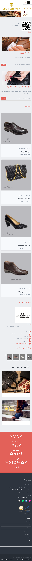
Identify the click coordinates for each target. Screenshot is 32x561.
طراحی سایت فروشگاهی (26, 559)
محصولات (27, 106)
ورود (25, 2)
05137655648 (15, 490)
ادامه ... (3, 64)
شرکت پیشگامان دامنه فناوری (6, 559)
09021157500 (21, 490)
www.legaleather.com (21, 343)
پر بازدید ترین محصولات (22, 348)
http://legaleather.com (22, 498)
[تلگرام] (26, 500)
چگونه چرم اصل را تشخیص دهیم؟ (19, 86)
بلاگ (29, 525)
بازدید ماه (16, 459)
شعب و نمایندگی (25, 302)
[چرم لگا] (11, 6)
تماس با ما (28, 537)
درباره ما (28, 528)
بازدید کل (16, 467)
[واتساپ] (23, 500)
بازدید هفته (16, 450)
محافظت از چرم (25, 53)
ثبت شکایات (25, 549)
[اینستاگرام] (29, 500)
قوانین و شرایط (27, 534)
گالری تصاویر (28, 521)
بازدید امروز (16, 441)
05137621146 (21, 492)
